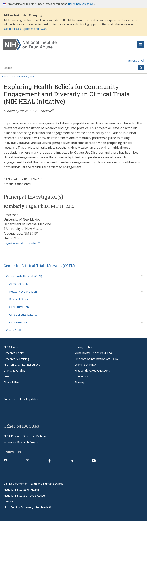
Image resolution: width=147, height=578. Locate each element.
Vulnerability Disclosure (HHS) (93, 353)
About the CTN (18, 283)
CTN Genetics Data (21, 314)
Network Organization (23, 291)
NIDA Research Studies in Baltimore (26, 436)
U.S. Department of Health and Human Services (33, 483)
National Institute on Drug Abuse (24, 495)
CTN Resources (19, 322)
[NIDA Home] (61, 45)
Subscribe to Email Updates (21, 399)
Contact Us (82, 376)
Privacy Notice (84, 347)
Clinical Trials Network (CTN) (18, 76)
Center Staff (13, 330)
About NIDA (11, 382)
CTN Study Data (19, 307)
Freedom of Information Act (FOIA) (97, 359)
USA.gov (9, 501)
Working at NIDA (85, 364)
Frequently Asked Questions (92, 370)
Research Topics (14, 353)
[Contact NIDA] (5, 460)
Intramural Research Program (22, 442)
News (7, 376)
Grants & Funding (15, 370)
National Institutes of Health (21, 489)
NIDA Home (11, 347)
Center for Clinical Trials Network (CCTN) (39, 265)
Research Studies (20, 299)
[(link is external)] (27, 460)
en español (136, 60)
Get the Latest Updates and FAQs (25, 29)
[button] (140, 44)
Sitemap (80, 382)
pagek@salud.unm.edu (20, 243)
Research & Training (16, 359)
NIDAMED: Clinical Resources (22, 364)
